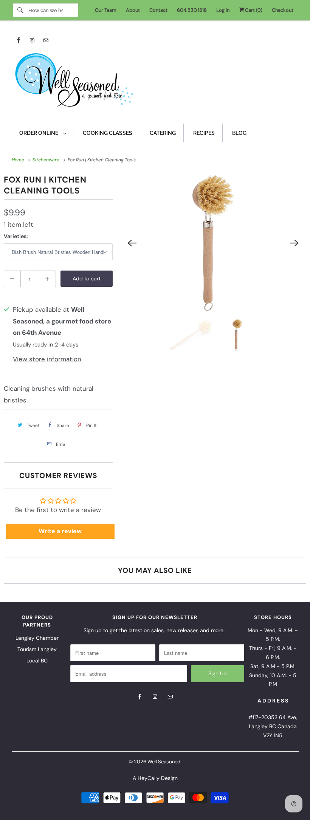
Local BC (37, 660)
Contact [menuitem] (158, 10)
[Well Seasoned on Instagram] (32, 40)
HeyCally (149, 778)
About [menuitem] (133, 10)
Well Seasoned (163, 761)
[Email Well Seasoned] (46, 40)
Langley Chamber (37, 637)
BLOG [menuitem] (239, 133)
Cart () (253, 10)
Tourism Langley (37, 649)
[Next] (294, 243)
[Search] (20, 10)
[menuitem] (42, 133)
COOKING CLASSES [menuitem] (107, 133)
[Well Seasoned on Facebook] (18, 40)
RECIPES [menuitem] (204, 133)
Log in (222, 10)
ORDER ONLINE (39, 133)
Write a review (60, 531)
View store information (47, 359)
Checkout (282, 10)
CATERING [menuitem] (163, 133)
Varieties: (16, 236)
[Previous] (132, 243)
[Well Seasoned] (155, 82)
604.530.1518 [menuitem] (192, 10)
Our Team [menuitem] (105, 10)
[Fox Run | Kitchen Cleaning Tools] (213, 243)
